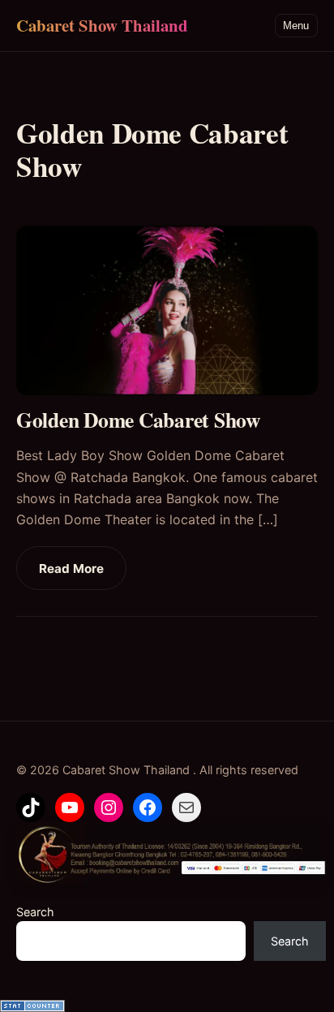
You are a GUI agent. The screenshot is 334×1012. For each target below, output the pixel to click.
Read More (71, 568)
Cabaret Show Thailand (102, 25)
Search (35, 912)
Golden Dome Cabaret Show (142, 419)
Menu (296, 25)
